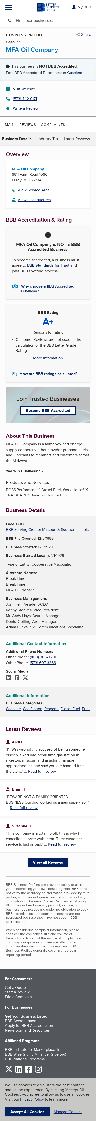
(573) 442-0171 (25, 98)
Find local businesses (34, 20)
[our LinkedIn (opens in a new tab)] (19, 1072)
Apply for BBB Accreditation (29, 1025)
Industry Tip (48, 139)
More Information (48, 358)
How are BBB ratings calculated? (48, 374)
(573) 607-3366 (43, 663)
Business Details (17, 139)
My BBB (84, 7)
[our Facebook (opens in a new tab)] (28, 1072)
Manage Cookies (68, 1111)
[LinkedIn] (8, 678)
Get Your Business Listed (26, 1016)
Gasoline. (75, 72)
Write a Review (26, 108)
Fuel (86, 709)
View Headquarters (34, 199)
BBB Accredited (62, 66)
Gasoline (13, 709)
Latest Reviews (77, 139)
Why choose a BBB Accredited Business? (47, 288)
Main (10, 124)
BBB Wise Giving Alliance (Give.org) (35, 1054)
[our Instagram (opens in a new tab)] (38, 1072)
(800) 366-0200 (43, 657)
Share (86, 35)
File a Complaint (19, 997)
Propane (51, 709)
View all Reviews (48, 862)
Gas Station (32, 709)
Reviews (27, 124)
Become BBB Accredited (48, 410)
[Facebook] (17, 678)
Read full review (42, 771)
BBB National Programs (25, 1059)
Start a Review (17, 992)
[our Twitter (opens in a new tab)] (9, 1072)
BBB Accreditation (20, 1021)
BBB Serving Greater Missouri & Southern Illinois (47, 529)
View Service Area (33, 190)
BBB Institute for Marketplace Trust (34, 1049)
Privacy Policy (32, 1099)
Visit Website (24, 89)
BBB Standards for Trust (48, 265)
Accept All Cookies (27, 1112)
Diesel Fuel (70, 709)
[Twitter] (25, 678)
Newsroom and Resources (27, 1030)
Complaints (53, 124)
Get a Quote (15, 987)
